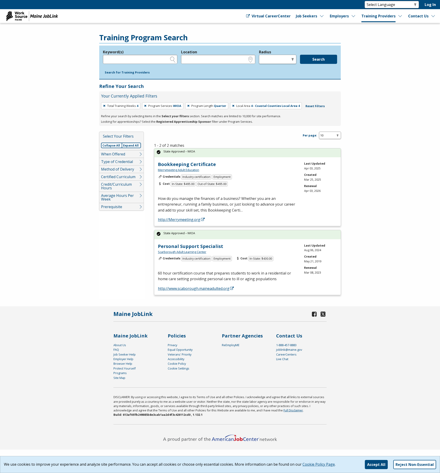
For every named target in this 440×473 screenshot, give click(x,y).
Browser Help (122, 364)
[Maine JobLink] (32, 16)
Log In (430, 4)
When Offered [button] (113, 154)
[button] (127, 72)
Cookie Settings (178, 368)
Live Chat (282, 359)
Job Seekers (306, 16)
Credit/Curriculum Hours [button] (116, 186)
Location (189, 51)
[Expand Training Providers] (400, 16)
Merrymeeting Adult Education (178, 170)
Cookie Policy (177, 364)
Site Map (119, 378)
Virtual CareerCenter (270, 16)
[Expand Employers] (353, 16)
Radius (265, 51)
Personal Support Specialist (190, 246)
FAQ (116, 350)
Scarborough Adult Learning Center (182, 252)
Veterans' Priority (179, 354)
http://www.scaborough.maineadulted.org (193, 288)
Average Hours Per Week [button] (117, 197)
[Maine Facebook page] (314, 314)
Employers (339, 16)
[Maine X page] (323, 314)
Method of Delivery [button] (117, 169)
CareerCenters (286, 354)
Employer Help (123, 359)
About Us (119, 345)
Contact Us (418, 16)
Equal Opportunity (180, 350)
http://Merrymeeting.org (179, 219)
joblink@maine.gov (289, 350)
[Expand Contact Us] (433, 16)
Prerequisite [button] (111, 206)
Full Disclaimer (293, 410)
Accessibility (176, 359)
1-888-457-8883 (286, 345)
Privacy (172, 345)
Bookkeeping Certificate (187, 164)
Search (318, 59)
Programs (120, 373)
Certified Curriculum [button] (118, 176)
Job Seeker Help (124, 354)
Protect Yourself (124, 368)
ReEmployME (230, 345)
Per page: (310, 135)
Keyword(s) (113, 51)
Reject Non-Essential (415, 464)
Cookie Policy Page (318, 464)
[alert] (247, 152)
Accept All (376, 464)
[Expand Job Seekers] (322, 16)
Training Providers (378, 16)
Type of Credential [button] (117, 161)
